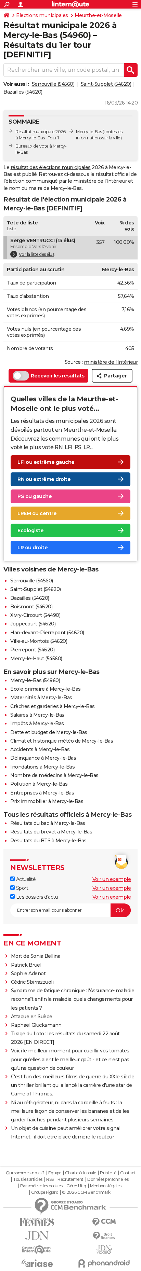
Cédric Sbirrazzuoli (32, 982)
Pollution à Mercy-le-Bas (38, 784)
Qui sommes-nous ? (25, 1173)
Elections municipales (42, 15)
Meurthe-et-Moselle (98, 15)
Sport (21, 888)
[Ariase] (36, 1263)
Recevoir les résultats (57, 376)
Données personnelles (107, 1179)
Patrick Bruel (26, 965)
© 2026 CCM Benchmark (86, 1192)
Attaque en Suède (31, 1016)
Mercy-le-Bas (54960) (35, 680)
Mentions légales (105, 1186)
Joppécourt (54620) (32, 624)
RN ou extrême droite (43, 479)
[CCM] (104, 1222)
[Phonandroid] (104, 1263)
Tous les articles (27, 1179)
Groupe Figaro (44, 1192)
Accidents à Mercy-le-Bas (39, 749)
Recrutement (70, 1179)
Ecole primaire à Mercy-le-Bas (45, 689)
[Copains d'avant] (36, 1249)
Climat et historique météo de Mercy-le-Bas (61, 741)
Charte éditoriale (80, 1173)
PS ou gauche (34, 496)
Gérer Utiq (76, 1186)
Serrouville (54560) (53, 84)
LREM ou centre (36, 513)
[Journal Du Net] (36, 1235)
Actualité (25, 879)
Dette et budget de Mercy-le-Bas (48, 732)
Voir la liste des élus (36, 254)
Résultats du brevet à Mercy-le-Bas (51, 832)
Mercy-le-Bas (89, 131)
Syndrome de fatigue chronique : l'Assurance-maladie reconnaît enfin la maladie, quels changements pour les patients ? (72, 999)
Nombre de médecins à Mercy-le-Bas (54, 775)
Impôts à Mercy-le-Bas (37, 723)
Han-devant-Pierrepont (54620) (47, 633)
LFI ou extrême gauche (46, 462)
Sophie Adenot (28, 973)
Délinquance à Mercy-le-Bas (43, 758)
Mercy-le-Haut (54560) (36, 658)
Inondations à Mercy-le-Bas (42, 767)
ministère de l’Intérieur (111, 362)
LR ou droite (32, 547)
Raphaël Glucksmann (36, 1025)
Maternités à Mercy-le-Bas (41, 697)
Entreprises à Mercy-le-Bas (42, 793)
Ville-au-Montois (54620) (38, 641)
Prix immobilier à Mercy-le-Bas (46, 801)
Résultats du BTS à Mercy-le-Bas (48, 841)
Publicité (108, 1173)
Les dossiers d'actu (36, 897)
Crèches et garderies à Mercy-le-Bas (52, 706)
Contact (128, 1173)
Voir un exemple (111, 879)
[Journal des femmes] (36, 1222)
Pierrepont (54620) (32, 650)
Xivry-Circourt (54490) (35, 615)
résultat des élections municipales (51, 167)
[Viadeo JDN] (104, 1249)
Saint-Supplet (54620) (106, 84)
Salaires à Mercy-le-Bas (37, 715)
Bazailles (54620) (22, 92)
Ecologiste (30, 530)
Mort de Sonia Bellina (36, 956)
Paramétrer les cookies (41, 1186)
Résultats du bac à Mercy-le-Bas (47, 823)
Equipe (54, 1173)
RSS (50, 1179)
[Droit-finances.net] (104, 1236)
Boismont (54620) (31, 607)
